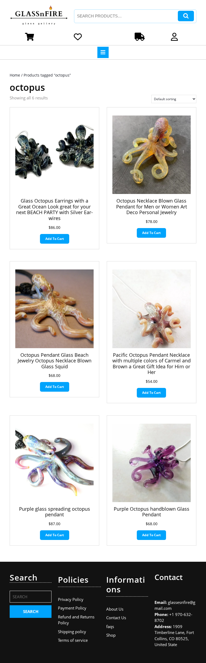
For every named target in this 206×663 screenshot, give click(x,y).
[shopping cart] (30, 38)
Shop (111, 635)
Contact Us (116, 617)
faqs (110, 626)
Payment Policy (72, 608)
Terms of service (73, 640)
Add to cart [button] (54, 238)
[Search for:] (31, 598)
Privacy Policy (70, 599)
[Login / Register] (175, 38)
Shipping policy (72, 631)
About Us (114, 609)
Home (15, 75)
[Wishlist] (79, 38)
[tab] (103, 52)
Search (186, 16)
